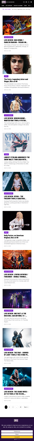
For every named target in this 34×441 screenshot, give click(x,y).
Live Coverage (9, 5)
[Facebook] (26, 2)
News (3, 5)
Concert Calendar (18, 5)
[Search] (31, 2)
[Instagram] (24, 2)
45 (20, 407)
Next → (26, 407)
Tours (25, 5)
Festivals (30, 5)
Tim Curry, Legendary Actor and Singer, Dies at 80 (21, 9)
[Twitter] (29, 2)
